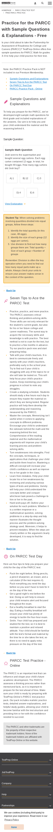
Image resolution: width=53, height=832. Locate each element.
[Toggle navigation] (49, 3)
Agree (14, 827)
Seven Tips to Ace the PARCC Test (28, 82)
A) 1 (12, 178)
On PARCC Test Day (21, 85)
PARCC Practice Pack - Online (26, 89)
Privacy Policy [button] (12, 820)
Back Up (11, 290)
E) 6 (32, 192)
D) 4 (19, 192)
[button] (35, 3)
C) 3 (39, 178)
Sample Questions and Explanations (29, 79)
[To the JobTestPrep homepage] (8, 3)
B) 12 (25, 178)
